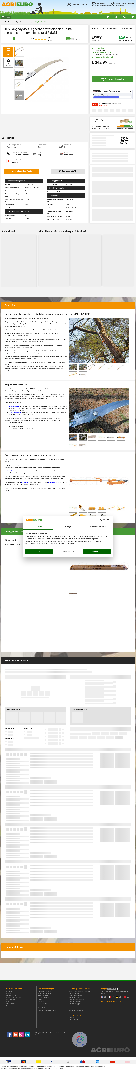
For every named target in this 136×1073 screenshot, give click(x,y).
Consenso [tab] (38, 527)
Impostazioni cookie (44, 1006)
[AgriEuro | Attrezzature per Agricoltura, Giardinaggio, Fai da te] (22, 4)
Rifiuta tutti (39, 551)
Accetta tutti (96, 551)
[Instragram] (21, 1039)
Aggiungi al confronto (23, 171)
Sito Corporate (10, 1004)
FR (112, 997)
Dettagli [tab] (68, 527)
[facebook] (9, 1039)
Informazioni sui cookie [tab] (98, 527)
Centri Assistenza (74, 997)
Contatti (8, 1006)
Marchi (8, 993)
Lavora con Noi (11, 995)
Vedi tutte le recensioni (108, 1010)
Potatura (11, 22)
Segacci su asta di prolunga (24, 22)
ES (127, 997)
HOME (3, 22)
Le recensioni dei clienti (111, 1002)
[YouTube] (15, 1039)
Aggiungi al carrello (114, 79)
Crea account (73, 1020)
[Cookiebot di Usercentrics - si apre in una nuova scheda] (102, 520)
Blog (7, 1001)
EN (105, 997)
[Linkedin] (27, 1039)
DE (120, 997)
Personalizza (66, 551)
